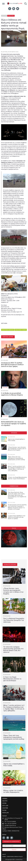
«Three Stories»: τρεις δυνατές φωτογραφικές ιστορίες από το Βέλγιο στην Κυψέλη (17, 448)
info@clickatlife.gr (10, 825)
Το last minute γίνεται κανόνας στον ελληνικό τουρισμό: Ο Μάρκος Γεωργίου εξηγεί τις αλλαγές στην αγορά (17, 507)
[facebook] (9, 8)
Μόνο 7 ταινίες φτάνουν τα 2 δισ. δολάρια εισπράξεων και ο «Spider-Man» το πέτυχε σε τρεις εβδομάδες (16, 468)
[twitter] (17, 8)
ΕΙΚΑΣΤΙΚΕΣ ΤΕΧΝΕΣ (20, 329)
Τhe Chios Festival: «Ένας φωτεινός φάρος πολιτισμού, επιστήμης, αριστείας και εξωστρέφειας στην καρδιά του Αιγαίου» (17, 495)
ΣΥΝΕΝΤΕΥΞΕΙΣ (14, 486)
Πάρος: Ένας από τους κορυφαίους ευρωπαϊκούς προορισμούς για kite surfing (16, 458)
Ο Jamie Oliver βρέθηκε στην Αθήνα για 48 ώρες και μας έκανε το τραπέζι (16, 517)
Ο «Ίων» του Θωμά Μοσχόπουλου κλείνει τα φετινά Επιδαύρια (17, 477)
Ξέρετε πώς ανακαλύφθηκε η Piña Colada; (16, 439)
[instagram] (13, 8)
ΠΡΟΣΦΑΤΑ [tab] (14, 433)
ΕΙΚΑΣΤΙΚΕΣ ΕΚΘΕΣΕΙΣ (8, 329)
